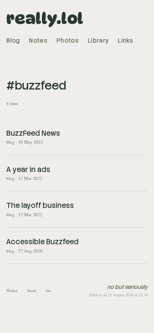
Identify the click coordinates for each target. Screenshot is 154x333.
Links (125, 41)
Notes (38, 41)
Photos (67, 41)
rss (48, 290)
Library (98, 41)
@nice (12, 290)
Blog (13, 41)
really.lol (44, 18)
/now (31, 290)
